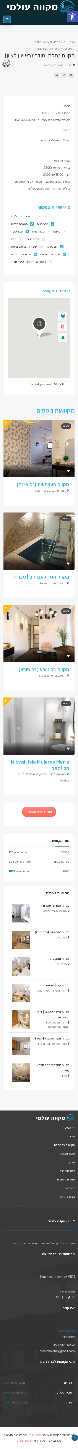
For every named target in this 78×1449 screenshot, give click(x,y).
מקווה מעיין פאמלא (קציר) (52, 1038)
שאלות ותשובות (66, 1179)
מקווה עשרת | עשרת (56, 906)
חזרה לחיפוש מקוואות (39, 812)
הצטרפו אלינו (67, 1196)
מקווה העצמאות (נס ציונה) (43, 484)
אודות (71, 1136)
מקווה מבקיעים (59, 959)
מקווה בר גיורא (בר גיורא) (44, 669)
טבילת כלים (61, 862)
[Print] (56, 75)
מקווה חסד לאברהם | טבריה (41, 577)
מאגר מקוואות (67, 1153)
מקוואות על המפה (64, 1145)
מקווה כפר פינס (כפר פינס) (52, 932)
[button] (72, 16)
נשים (66, 871)
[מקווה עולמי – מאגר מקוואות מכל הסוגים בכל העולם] (55, 1117)
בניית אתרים (24, 1440)
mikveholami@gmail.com (57, 1351)
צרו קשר (70, 1188)
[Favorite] (71, 75)
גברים (66, 426)
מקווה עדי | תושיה (57, 985)
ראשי (72, 42)
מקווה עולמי (35, 1434)
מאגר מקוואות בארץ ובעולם (50, 42)
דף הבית (70, 1127)
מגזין (72, 1162)
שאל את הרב (67, 1170)
